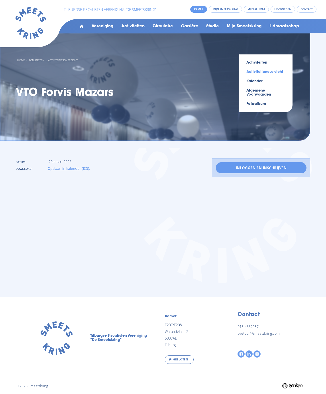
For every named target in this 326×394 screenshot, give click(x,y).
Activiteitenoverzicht (63, 60)
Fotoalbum (256, 104)
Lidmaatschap (284, 26)
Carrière (189, 26)
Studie (212, 26)
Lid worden (282, 9)
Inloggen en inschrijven (261, 167)
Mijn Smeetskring (244, 26)
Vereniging (102, 26)
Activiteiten (133, 26)
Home (82, 26)
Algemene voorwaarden (258, 92)
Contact (306, 9)
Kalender (254, 81)
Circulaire (163, 26)
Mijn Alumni (256, 9)
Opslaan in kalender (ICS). (69, 168)
